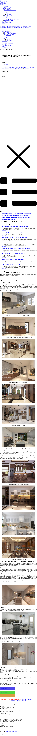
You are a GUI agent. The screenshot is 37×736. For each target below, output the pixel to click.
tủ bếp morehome (26, 68)
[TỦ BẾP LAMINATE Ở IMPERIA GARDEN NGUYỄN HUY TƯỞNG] (12, 98)
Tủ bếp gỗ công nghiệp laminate (7, 67)
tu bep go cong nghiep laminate (17, 67)
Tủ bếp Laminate (17, 64)
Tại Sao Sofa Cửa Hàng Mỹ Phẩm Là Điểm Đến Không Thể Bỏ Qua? (16, 248)
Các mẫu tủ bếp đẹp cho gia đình (8, 219)
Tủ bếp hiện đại (11, 64)
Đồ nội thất (24, 700)
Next (12, 269)
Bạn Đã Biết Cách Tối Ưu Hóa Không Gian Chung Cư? (13, 259)
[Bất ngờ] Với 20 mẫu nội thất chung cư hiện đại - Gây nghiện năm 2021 (16, 213)
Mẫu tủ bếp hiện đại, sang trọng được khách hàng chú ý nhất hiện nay (16, 217)
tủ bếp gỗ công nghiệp (19, 68)
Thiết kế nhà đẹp (23, 699)
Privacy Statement (12, 731)
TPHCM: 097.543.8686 (4, 695)
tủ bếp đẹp (24, 67)
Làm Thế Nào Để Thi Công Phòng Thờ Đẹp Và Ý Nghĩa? (13, 242)
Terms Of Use (17, 731)
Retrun (3, 52)
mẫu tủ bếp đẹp (13, 68)
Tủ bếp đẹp (7, 731)
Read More (4, 230)
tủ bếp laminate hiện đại (7, 68)
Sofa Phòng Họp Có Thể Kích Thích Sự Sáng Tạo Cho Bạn (14, 232)
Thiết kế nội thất (30, 699)
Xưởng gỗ (18, 700)
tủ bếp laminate (28, 67)
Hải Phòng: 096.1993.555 (4, 692)
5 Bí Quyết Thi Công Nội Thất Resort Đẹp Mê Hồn (12, 264)
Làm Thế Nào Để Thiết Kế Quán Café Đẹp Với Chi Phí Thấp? (14, 237)
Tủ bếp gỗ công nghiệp (5, 64)
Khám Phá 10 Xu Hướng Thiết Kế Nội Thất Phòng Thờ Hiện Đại (15, 226)
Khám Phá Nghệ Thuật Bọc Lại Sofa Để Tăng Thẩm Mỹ (13, 253)
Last (13, 269)
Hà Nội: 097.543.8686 (4, 688)
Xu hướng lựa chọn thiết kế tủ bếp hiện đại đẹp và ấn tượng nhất (15, 215)
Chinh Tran (3, 60)
